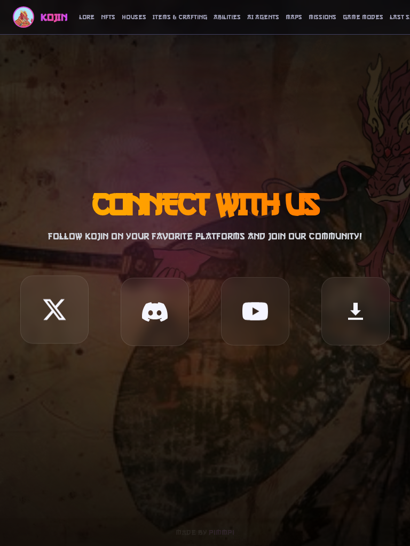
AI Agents (263, 17)
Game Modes (363, 17)
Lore (86, 17)
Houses (134, 17)
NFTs (108, 17)
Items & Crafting (180, 17)
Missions (322, 17)
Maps (294, 17)
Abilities (227, 17)
